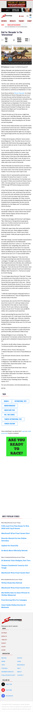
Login (22, 16)
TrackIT (21, 21)
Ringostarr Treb (9, 410)
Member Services (7, 671)
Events (19, 658)
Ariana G (6, 401)
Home (3, 650)
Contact (20, 675)
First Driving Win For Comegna (14, 600)
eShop (29, 21)
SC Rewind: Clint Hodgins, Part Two (15, 560)
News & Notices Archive (14, 25)
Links (19, 661)
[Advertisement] (17, 485)
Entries (4, 21)
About (19, 671)
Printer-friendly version (19, 40)
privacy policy (27, 709)
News (2, 25)
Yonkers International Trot (13, 419)
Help (19, 668)
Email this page (6, 40)
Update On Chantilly (9, 545)
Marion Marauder (19, 93)
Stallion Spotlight (8, 675)
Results (13, 21)
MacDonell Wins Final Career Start (15, 533)
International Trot (21, 401)
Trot (3, 665)
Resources (21, 665)
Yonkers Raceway (9, 424)
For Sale (4, 668)
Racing (3, 658)
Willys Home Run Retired (11, 583)
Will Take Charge (9, 415)
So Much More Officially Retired (14, 550)
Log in (23, 431)
